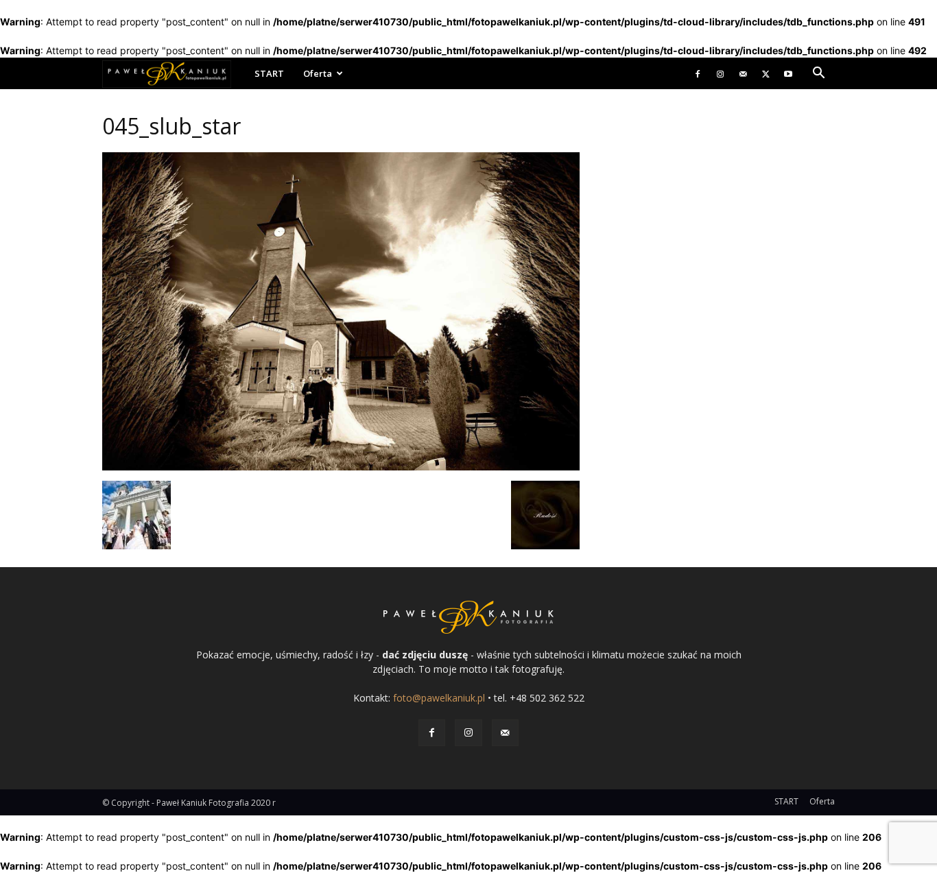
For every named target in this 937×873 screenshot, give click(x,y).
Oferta (317, 73)
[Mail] (743, 73)
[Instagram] (720, 73)
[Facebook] (697, 73)
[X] (765, 73)
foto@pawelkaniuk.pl (439, 697)
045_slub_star (171, 126)
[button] (818, 74)
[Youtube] (788, 73)
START (269, 73)
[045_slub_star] (341, 467)
